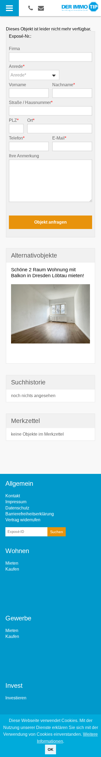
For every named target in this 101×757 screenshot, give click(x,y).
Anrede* (18, 75)
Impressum (15, 501)
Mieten (11, 563)
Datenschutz (17, 508)
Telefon (17, 138)
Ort (30, 120)
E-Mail (59, 138)
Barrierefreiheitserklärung (29, 514)
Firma (14, 49)
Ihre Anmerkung (24, 156)
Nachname (63, 85)
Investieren (15, 698)
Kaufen (12, 569)
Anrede (17, 66)
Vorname (17, 85)
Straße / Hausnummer (31, 102)
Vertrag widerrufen (22, 520)
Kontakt (12, 496)
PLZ (14, 120)
